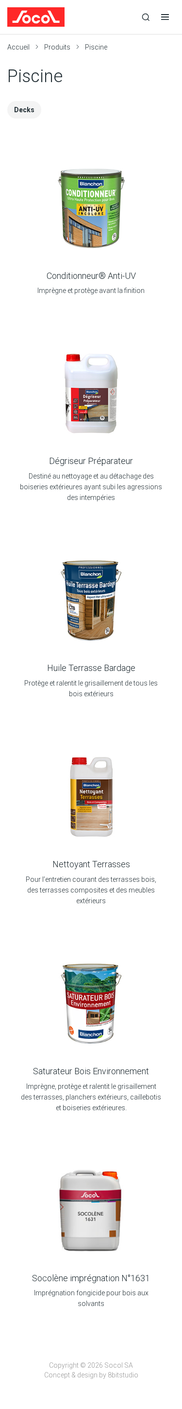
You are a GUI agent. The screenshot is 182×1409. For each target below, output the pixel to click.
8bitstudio (123, 1375)
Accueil (18, 47)
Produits (57, 47)
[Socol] (71, 17)
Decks (24, 110)
